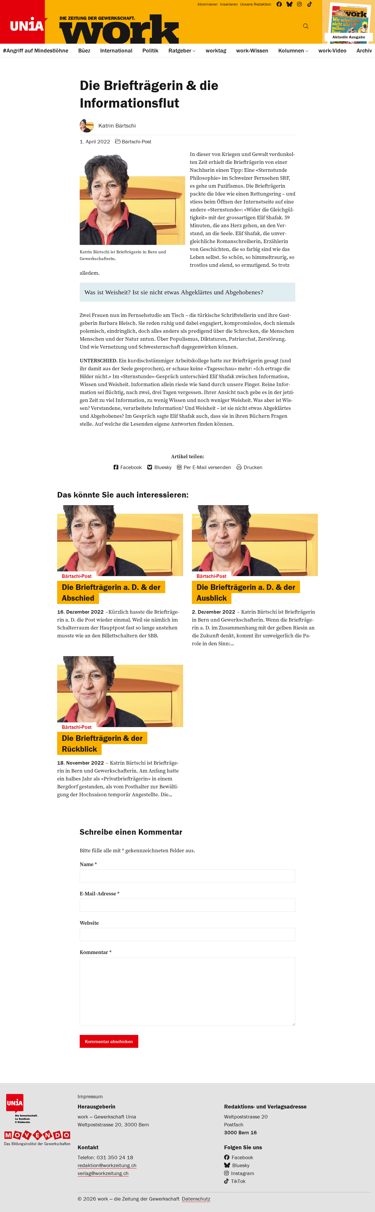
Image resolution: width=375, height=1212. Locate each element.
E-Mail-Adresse (100, 893)
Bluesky (240, 1165)
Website (89, 923)
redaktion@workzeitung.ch (107, 1165)
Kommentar (96, 952)
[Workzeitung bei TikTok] (309, 4)
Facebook (242, 1157)
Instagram (242, 1173)
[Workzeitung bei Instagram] (299, 4)
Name (88, 864)
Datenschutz (196, 1198)
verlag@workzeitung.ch (103, 1173)
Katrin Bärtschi (117, 125)
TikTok (238, 1181)
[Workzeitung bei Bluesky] (289, 4)
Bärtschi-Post (136, 141)
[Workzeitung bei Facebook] (279, 4)
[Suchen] (306, 26)
